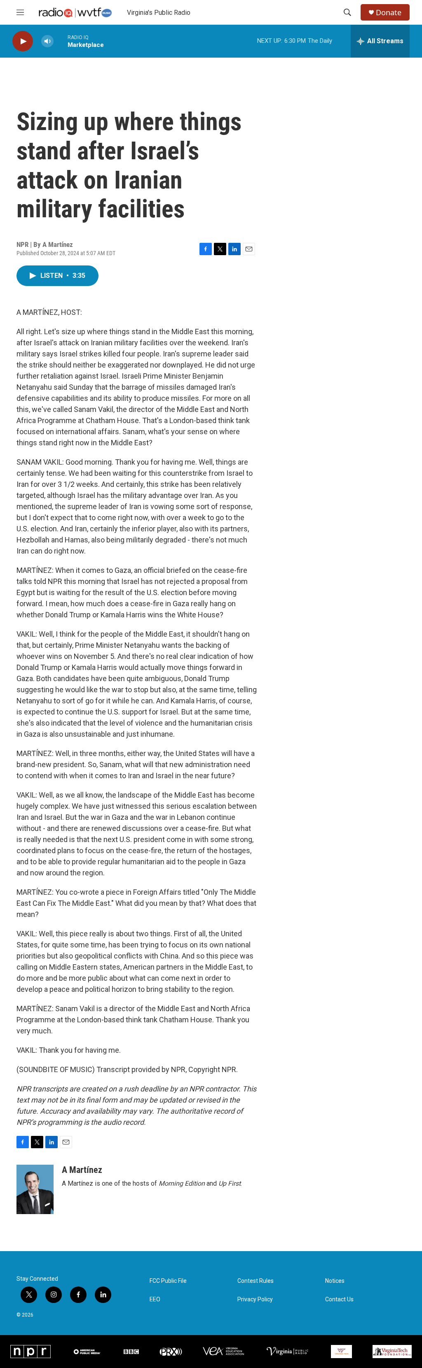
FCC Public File (168, 1281)
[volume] (47, 41)
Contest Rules (255, 1281)
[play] (22, 41)
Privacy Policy (255, 1299)
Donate (388, 12)
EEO (155, 1299)
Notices (335, 1281)
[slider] (60, 41)
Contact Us (339, 1299)
